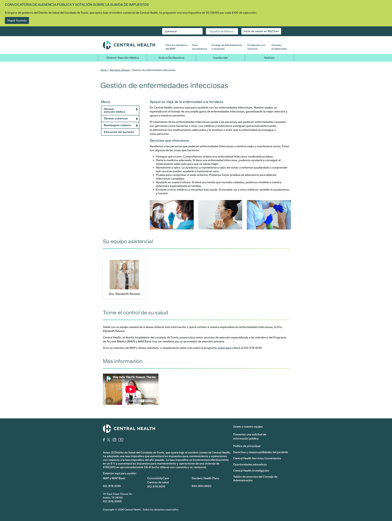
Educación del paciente (119, 132)
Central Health (132, 45)
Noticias (269, 57)
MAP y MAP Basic (114, 478)
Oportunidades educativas (250, 464)
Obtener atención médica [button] (122, 57)
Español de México (221, 31)
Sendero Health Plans (205, 478)
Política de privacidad (246, 446)
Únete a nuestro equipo (248, 426)
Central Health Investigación (251, 470)
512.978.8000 (112, 501)
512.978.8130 (112, 486)
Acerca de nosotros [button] (171, 57)
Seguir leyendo (17, 20)
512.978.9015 (156, 486)
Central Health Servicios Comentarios (257, 458)
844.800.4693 (201, 486)
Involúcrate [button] (220, 57)
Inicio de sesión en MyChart (261, 31)
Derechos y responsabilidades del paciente (260, 452)
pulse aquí (224, 348)
